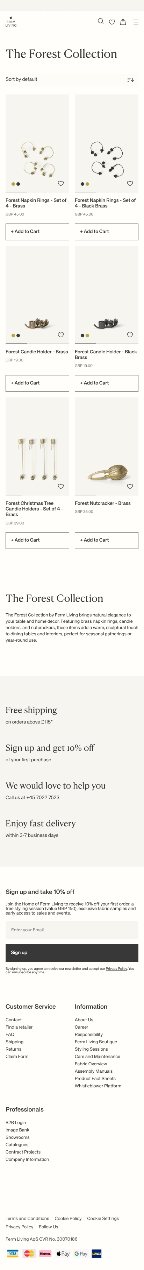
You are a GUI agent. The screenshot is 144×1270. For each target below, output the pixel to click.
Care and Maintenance (97, 1056)
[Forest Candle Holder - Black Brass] (106, 294)
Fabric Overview (91, 1064)
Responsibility (89, 1034)
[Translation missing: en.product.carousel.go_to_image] (16, 343)
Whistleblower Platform (98, 1086)
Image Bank (17, 1130)
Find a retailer (19, 1027)
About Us (84, 1020)
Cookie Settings (103, 1218)
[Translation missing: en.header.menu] (134, 22)
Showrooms (18, 1137)
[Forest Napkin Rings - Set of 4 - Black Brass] (106, 143)
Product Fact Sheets (95, 1079)
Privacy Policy (116, 969)
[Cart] (123, 22)
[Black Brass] (18, 184)
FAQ (10, 1034)
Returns (13, 1049)
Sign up (19, 953)
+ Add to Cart (25, 232)
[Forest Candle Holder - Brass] (37, 294)
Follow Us (48, 1227)
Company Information (27, 1159)
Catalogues (17, 1145)
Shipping (14, 1042)
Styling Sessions (91, 1049)
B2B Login (16, 1123)
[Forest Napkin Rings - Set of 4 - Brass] (37, 143)
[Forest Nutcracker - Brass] (106, 446)
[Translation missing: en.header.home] (11, 21)
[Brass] (13, 184)
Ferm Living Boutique (96, 1042)
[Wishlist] (112, 22)
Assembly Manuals (94, 1071)
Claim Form (17, 1056)
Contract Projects (23, 1152)
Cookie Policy (68, 1218)
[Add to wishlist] (61, 183)
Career (81, 1027)
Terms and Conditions (27, 1218)
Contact (14, 1020)
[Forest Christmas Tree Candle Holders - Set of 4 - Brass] (37, 446)
